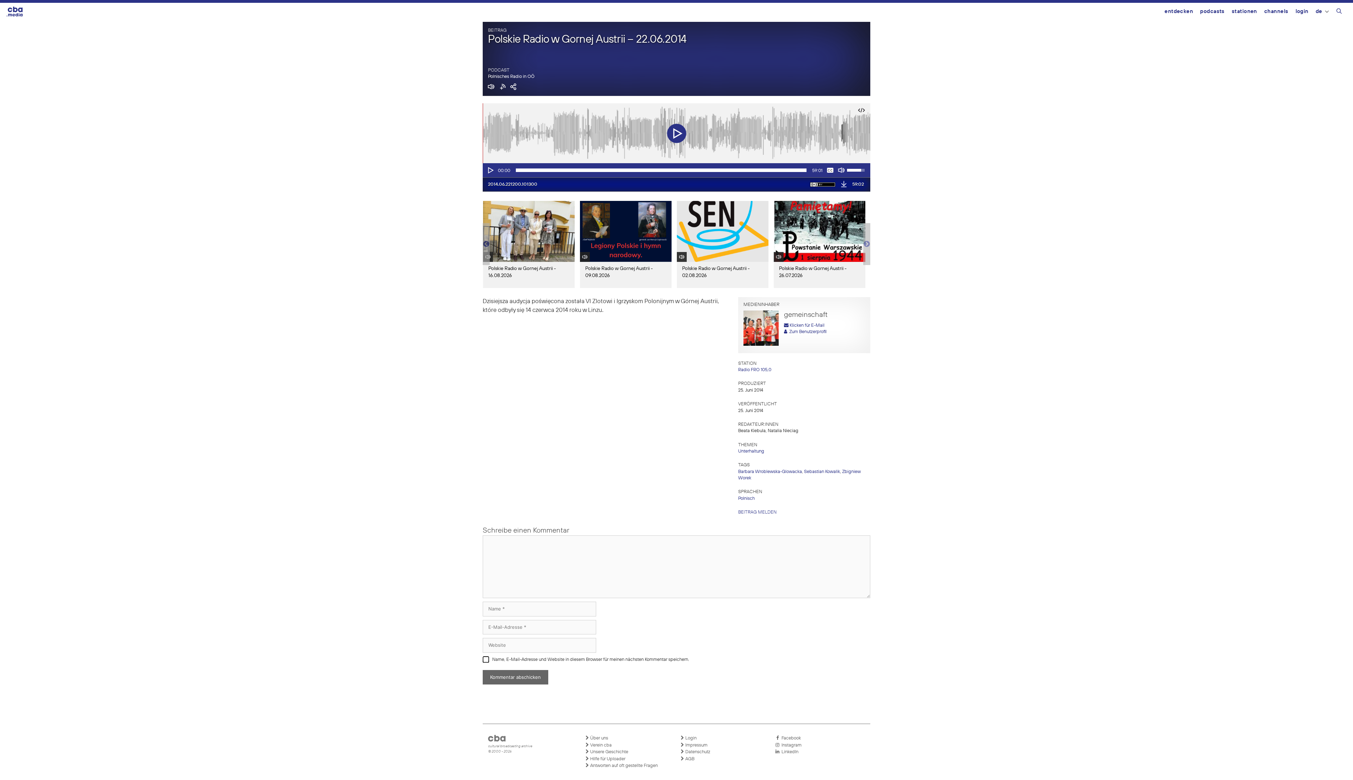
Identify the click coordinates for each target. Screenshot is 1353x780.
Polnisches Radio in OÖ (511, 76)
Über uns (598, 738)
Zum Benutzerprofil (807, 332)
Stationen (1244, 11)
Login (1302, 11)
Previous (486, 244)
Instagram (790, 745)
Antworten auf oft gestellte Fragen (623, 765)
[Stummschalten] (841, 170)
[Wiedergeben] (490, 170)
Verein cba (600, 745)
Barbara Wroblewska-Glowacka (770, 471)
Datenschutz (697, 752)
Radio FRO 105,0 (754, 370)
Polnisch (746, 498)
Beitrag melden (757, 512)
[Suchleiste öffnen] (1339, 12)
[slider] (661, 170)
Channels (1276, 11)
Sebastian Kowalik (822, 471)
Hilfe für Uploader (607, 759)
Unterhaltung (751, 451)
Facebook (790, 738)
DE (1319, 11)
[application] (676, 170)
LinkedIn (788, 752)
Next (866, 244)
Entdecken (1178, 11)
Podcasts (1212, 11)
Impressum (696, 745)
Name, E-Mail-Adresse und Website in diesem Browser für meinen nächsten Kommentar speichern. (590, 659)
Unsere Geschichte (608, 752)
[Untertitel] (830, 170)
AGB (689, 759)
